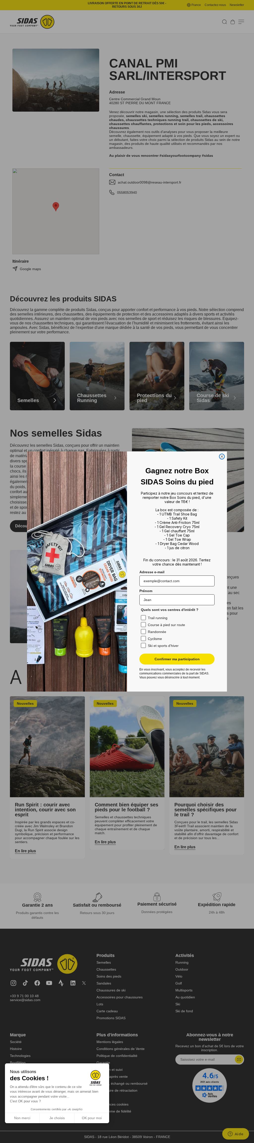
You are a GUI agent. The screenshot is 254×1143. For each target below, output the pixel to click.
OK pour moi (92, 1118)
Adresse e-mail (151, 572)
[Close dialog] (221, 456)
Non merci (22, 1118)
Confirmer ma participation (177, 659)
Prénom (145, 591)
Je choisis (57, 1118)
